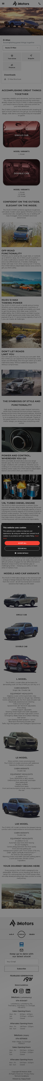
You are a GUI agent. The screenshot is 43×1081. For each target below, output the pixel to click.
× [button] (38, 527)
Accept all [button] (22, 543)
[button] (21, 553)
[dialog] (21, 540)
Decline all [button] (22, 548)
